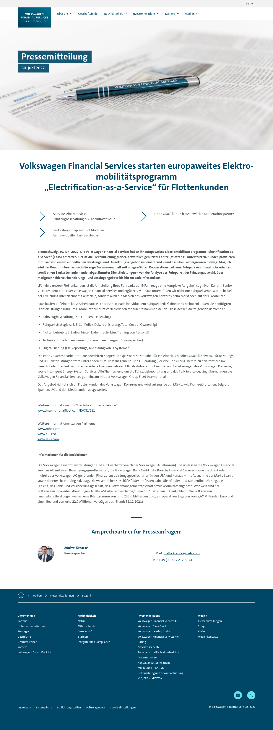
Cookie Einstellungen (123, 707)
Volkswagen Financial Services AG (158, 621)
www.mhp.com (49, 428)
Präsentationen (147, 657)
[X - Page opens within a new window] (251, 695)
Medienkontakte (208, 637)
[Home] (21, 595)
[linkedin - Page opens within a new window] (238, 695)
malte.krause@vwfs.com (182, 553)
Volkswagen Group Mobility (34, 652)
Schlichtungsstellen (69, 707)
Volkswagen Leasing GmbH (154, 631)
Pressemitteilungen (210, 621)
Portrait (22, 621)
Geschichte (24, 637)
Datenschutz (44, 707)
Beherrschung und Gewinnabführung (160, 673)
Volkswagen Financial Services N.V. (158, 637)
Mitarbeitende (86, 626)
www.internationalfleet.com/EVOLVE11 (66, 410)
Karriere (22, 647)
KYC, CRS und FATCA (150, 678)
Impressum (24, 707)
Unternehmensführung (32, 626)
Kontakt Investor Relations (154, 663)
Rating (142, 642)
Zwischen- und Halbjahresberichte (158, 652)
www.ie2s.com (48, 439)
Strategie (23, 631)
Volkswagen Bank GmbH (152, 626)
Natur (81, 621)
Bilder (201, 631)
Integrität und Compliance (94, 642)
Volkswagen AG (95, 707)
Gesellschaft (85, 631)
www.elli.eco (47, 434)
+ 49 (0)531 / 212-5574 (175, 560)
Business (83, 637)
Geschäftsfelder (27, 642)
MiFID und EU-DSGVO (151, 668)
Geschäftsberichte (149, 647)
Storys (201, 626)
